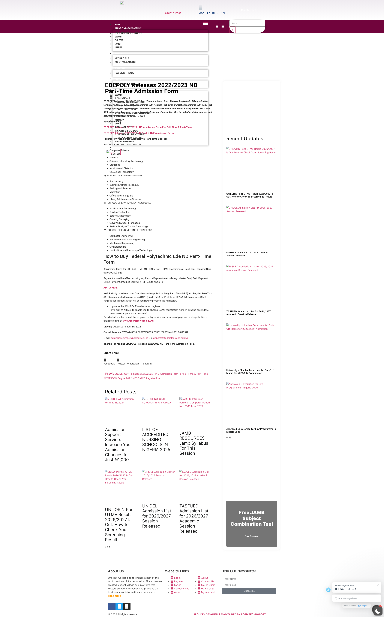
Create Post (173, 13)
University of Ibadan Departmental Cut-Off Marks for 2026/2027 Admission (249, 372)
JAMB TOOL (120, 68)
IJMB (118, 43)
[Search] (232, 30)
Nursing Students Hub (130, 134)
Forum (118, 79)
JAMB (118, 36)
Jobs (118, 123)
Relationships (124, 141)
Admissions (122, 98)
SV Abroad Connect (128, 32)
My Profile (122, 58)
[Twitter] (217, 26)
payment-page (124, 72)
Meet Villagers (125, 61)
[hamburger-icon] (205, 23)
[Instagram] (223, 26)
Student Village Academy (128, 28)
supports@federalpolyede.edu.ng (170, 338)
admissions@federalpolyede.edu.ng (129, 338)
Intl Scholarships (127, 105)
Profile (118, 53)
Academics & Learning (130, 101)
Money (119, 119)
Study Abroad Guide (128, 137)
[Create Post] (167, 7)
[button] (378, 611)
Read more (114, 595)
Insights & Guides (126, 130)
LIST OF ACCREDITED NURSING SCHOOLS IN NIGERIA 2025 (156, 439)
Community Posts (127, 83)
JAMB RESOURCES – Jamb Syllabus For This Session (193, 443)
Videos (118, 147)
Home (117, 24)
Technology (123, 127)
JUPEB (119, 47)
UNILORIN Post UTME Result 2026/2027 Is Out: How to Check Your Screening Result (120, 524)
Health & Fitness (126, 109)
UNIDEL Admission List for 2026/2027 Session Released (156, 516)
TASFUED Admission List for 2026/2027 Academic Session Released (193, 518)
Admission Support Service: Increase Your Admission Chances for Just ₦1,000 (118, 444)
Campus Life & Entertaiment (134, 112)
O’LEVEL (120, 40)
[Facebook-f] (211, 26)
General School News (130, 116)
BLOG (117, 90)
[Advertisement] (252, 111)
